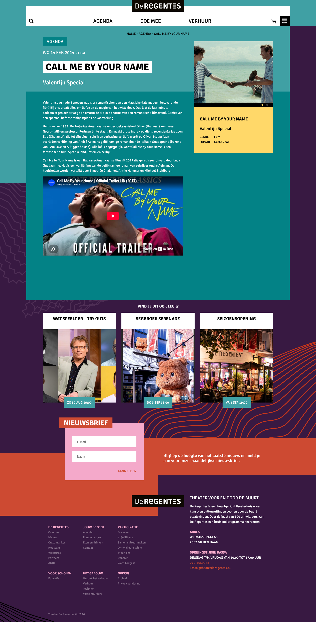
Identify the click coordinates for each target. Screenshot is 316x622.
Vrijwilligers (125, 537)
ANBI (51, 563)
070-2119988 (199, 563)
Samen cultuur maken (132, 542)
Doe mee (150, 21)
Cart (273, 21)
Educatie (53, 578)
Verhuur (200, 21)
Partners (53, 558)
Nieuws (53, 537)
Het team (54, 548)
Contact (88, 548)
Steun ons (124, 553)
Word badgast (126, 563)
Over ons (53, 532)
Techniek (88, 589)
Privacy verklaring (129, 583)
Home (131, 34)
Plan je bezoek (92, 537)
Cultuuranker (56, 542)
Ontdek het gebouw (95, 578)
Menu (285, 21)
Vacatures (54, 553)
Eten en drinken (93, 542)
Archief (122, 578)
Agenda (102, 21)
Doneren (123, 558)
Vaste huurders (92, 594)
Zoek (31, 21)
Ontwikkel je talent (130, 548)
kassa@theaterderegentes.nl (210, 568)
